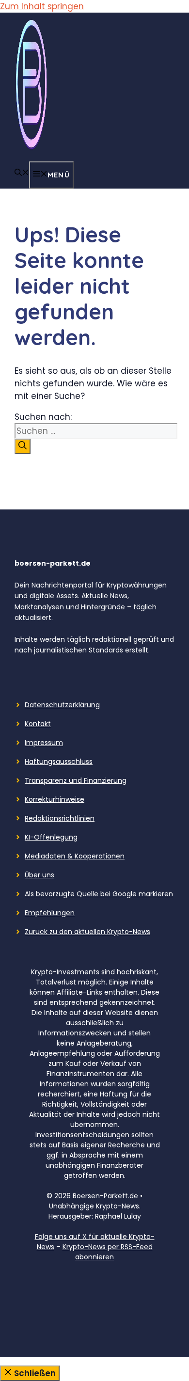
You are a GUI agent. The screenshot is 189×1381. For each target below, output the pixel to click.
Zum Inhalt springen (42, 6)
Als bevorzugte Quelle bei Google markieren (99, 894)
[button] (22, 173)
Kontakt (38, 724)
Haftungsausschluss (59, 761)
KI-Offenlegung (51, 837)
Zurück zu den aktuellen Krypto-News (87, 932)
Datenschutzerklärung (62, 705)
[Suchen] (23, 446)
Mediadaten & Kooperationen (75, 856)
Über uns (39, 875)
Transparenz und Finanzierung (75, 780)
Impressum (44, 742)
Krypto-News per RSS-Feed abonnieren (108, 1252)
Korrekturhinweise (54, 799)
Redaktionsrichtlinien (59, 818)
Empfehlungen (50, 913)
